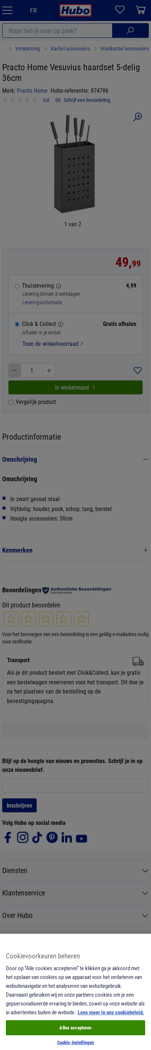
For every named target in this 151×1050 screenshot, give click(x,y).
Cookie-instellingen (75, 1042)
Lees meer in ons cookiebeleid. (111, 1012)
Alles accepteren (75, 1027)
